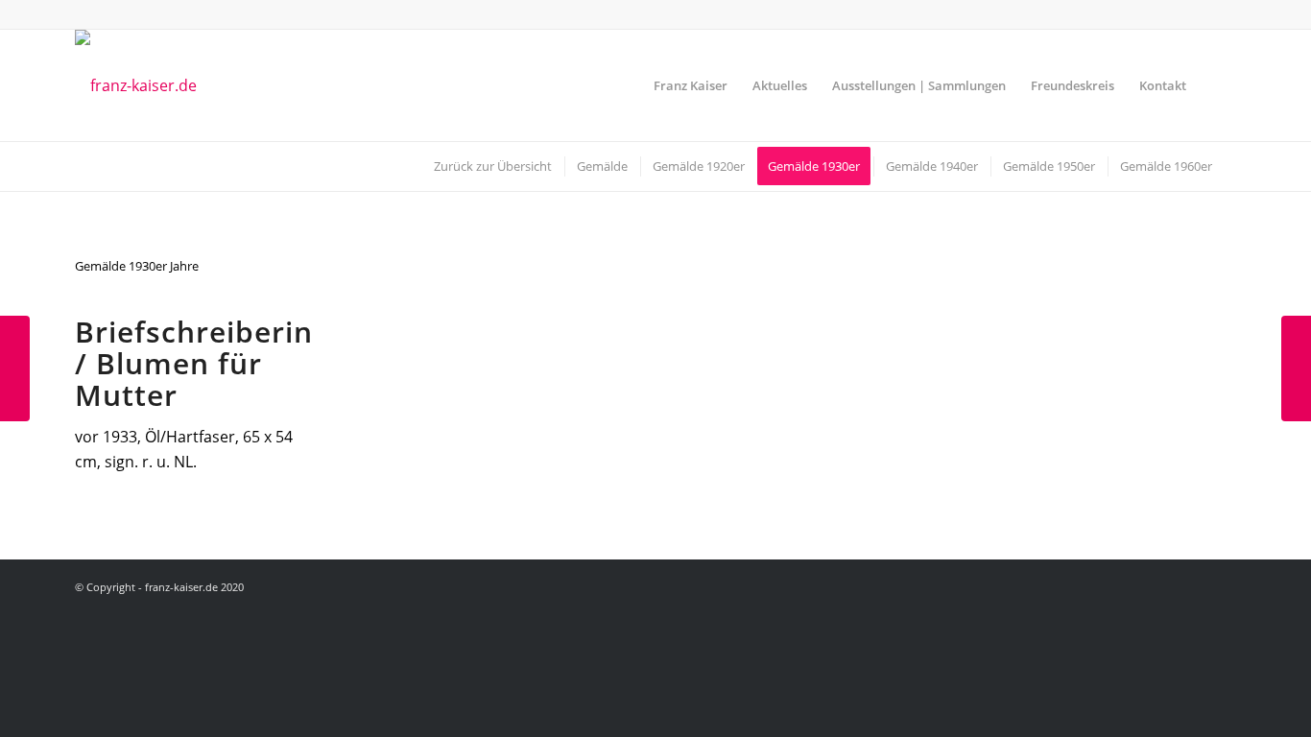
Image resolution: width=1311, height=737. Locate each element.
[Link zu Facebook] (1221, 14)
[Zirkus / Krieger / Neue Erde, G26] (15, 368)
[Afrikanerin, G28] (1296, 368)
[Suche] (1217, 85)
